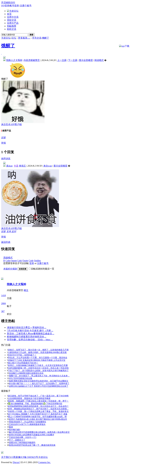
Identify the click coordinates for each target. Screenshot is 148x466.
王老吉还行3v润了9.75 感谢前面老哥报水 (27, 424)
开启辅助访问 (8, 2)
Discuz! (16, 462)
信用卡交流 (12, 17)
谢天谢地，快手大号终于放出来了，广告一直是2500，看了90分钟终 (38, 396)
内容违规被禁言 (32, 60)
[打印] (1, 53)
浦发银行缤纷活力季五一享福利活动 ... (26, 327)
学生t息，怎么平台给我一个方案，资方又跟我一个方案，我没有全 (37, 358)
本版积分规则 (10, 269)
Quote (25, 260)
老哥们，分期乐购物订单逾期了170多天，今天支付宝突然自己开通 (38, 365)
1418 (3, 295)
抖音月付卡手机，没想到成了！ (22, 355)
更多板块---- (24, 38)
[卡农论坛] (12, 11)
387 (3, 311)
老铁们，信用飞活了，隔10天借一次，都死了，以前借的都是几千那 (38, 350)
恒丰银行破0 (14, 430)
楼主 (26, 290)
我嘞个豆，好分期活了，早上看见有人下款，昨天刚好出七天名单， (39, 376)
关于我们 (5, 457)
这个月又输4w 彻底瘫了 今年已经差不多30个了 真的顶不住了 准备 (37, 414)
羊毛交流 (36, 38)
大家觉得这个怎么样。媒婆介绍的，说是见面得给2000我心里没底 (37, 352)
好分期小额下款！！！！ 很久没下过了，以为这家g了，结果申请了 (39, 383)
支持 (9, 231)
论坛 (14, 38)
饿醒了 (45, 38)
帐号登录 (14, 5)
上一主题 (61, 60)
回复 (3, 137)
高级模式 (8, 257)
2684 (3, 303)
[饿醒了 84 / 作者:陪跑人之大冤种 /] (17, 70)
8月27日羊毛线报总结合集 (20, 378)
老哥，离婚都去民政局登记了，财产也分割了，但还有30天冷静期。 (38, 409)
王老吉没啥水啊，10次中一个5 (22, 437)
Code (31, 260)
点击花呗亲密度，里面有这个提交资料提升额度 (29, 398)
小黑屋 (14, 457)
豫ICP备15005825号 (28, 457)
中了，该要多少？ (17, 440)
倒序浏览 (5, 158)
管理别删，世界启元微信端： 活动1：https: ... (30, 339)
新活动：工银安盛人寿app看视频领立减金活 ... (30, 333)
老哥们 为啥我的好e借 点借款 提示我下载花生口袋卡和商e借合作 (38, 419)
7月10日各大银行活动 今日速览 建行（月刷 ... (30, 330)
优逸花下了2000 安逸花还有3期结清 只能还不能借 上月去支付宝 (36, 360)
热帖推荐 (11, 26)
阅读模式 (99, 60)
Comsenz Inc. (44, 462)
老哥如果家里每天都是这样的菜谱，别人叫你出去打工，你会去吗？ (38, 406)
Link (19, 260)
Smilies (37, 260)
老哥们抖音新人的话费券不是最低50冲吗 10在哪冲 (31, 435)
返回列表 (5, 242)
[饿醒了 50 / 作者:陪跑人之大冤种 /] (23, 101)
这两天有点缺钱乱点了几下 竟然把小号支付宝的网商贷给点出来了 (38, 386)
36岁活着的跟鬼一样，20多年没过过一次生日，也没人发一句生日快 (38, 368)
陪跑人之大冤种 (16, 284)
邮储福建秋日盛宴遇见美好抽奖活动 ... (26, 336)
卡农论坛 (5, 38)
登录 (31, 263)
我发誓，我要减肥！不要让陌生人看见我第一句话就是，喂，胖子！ (38, 401)
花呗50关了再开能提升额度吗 (22, 442)
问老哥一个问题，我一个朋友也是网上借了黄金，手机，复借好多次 (38, 411)
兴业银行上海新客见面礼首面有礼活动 (26, 373)
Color (8, 260)
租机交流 (11, 29)
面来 (11, 427)
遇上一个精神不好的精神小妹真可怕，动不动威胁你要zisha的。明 (37, 417)
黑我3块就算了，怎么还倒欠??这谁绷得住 (27, 422)
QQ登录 (5, 5)
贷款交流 (11, 20)
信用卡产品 (12, 23)
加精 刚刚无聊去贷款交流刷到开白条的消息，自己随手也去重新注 (38, 381)
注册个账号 (26, 5)
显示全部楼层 (86, 60)
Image (14, 260)
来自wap (47, 166)
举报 (3, 143)
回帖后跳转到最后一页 (42, 269)
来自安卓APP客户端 (11, 124)
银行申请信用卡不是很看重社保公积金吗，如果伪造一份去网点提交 (39, 432)
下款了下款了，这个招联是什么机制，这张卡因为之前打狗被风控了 (38, 371)
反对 (14, 231)
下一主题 (72, 60)
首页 (9, 14)
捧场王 (22, 166)
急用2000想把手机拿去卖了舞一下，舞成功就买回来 (32, 445)
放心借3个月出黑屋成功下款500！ (23, 363)
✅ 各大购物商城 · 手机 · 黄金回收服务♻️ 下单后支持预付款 (35, 404)
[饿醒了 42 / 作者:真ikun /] (30, 198)
